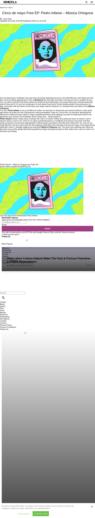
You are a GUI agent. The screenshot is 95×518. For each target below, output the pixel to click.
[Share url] (2, 94)
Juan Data (7, 19)
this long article (22, 102)
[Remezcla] (10, 2)
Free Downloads (19, 216)
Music (11, 7)
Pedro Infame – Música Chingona (13, 165)
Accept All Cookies (41, 514)
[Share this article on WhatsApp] (3, 82)
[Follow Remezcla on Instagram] (16, 239)
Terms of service (68, 232)
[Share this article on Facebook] (8, 82)
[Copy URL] (5, 89)
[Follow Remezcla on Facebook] (4, 239)
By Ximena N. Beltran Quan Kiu (20, 265)
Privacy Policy (48, 232)
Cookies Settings (23, 514)
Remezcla (3, 7)
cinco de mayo (6, 216)
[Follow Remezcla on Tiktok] (27, 239)
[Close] (91, 507)
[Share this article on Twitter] (14, 82)
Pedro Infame (32, 216)
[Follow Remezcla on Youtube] (21, 239)
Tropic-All (54, 113)
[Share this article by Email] (19, 82)
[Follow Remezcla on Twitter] (10, 239)
